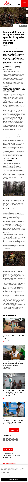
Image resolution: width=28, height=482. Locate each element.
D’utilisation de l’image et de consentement (13, 461)
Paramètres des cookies (14, 475)
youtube (16, 439)
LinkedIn (10, 439)
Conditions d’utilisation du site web (11, 455)
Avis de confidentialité (8, 453)
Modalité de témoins (7, 457)
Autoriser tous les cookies (14, 479)
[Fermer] (26, 467)
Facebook (4, 439)
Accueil (4, 28)
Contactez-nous (6, 451)
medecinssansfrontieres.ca (9, 463)
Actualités (9, 28)
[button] (27, 15)
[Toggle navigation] (19, 5)
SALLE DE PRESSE (8, 449)
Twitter (13, 439)
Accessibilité (5, 459)
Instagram (7, 439)
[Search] (27, 9)
